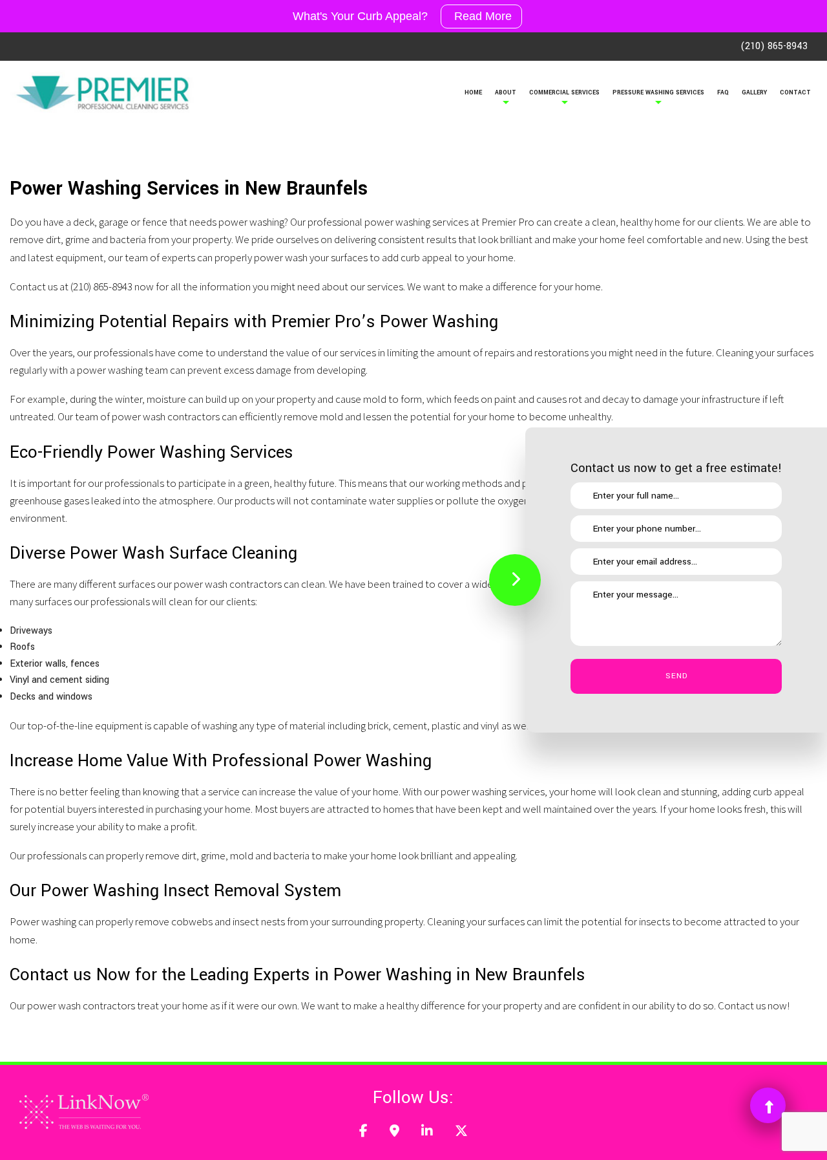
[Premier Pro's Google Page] (394, 1132)
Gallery (754, 93)
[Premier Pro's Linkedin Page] (427, 1132)
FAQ (723, 93)
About (505, 93)
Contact (795, 93)
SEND (676, 676)
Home (473, 93)
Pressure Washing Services (658, 93)
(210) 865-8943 (774, 46)
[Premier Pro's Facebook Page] (363, 1132)
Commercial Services (564, 93)
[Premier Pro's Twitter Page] (461, 1132)
